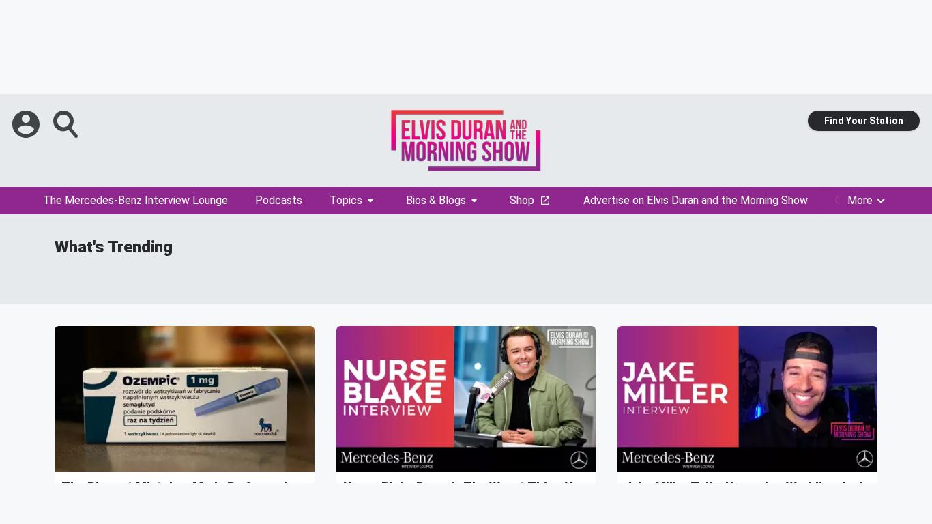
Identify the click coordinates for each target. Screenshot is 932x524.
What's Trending (114, 247)
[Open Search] (67, 124)
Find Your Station (863, 120)
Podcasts (278, 200)
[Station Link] (466, 140)
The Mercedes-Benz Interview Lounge (135, 200)
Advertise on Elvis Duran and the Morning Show (695, 200)
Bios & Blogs (436, 200)
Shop (522, 200)
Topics (346, 200)
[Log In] (27, 124)
